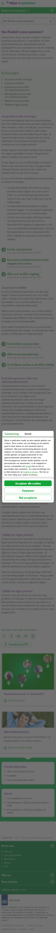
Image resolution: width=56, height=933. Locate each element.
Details (28, 433)
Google (28, 466)
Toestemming (11, 433)
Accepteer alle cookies (28, 483)
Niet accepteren (28, 497)
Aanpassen (28, 490)
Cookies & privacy (30, 472)
